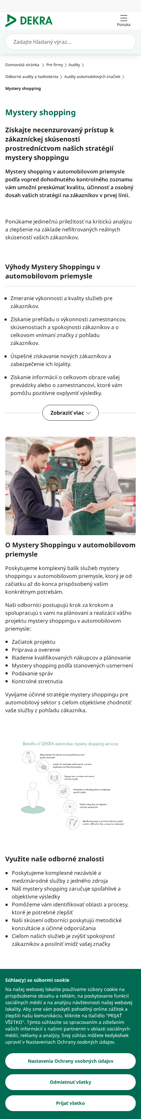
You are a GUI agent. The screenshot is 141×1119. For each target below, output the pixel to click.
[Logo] (31, 21)
